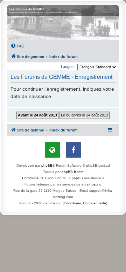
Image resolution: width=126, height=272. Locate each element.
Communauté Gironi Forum (43, 178)
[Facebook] (73, 150)
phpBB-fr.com (72, 172)
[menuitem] (17, 46)
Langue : (68, 67)
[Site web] (52, 150)
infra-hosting (92, 184)
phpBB (46, 165)
